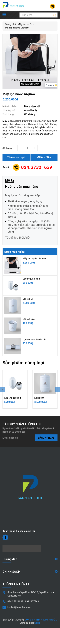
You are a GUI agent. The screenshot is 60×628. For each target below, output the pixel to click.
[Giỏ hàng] (52, 6)
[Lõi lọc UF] (12, 305)
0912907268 (32, 601)
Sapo (37, 623)
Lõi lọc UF (28, 299)
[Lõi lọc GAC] (12, 325)
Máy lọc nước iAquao (34, 258)
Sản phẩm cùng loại (23, 362)
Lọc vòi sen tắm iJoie (34, 339)
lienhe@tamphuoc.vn (19, 607)
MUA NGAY (43, 157)
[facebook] (5, 537)
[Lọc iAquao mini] (12, 285)
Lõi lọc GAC (29, 319)
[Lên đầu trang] (55, 437)
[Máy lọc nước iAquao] (12, 265)
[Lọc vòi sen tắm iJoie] (12, 345)
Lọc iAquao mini (31, 278)
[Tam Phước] (13, 5)
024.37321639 (36, 167)
